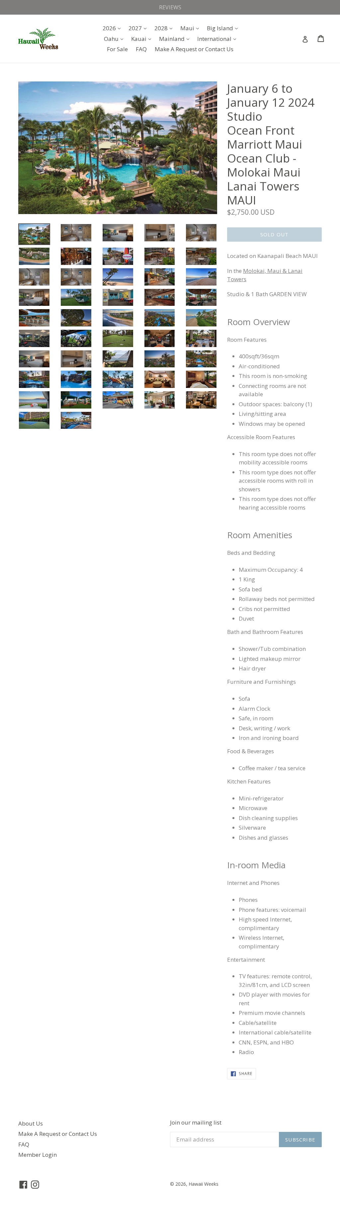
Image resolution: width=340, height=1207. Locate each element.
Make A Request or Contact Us (194, 49)
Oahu (115, 39)
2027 (139, 28)
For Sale (117, 49)
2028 (165, 28)
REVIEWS (170, 7)
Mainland (176, 39)
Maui (191, 28)
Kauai (142, 39)
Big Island (224, 28)
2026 (113, 28)
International (218, 39)
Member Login (37, 1154)
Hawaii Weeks (203, 1184)
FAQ (141, 49)
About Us (30, 1123)
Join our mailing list (195, 1122)
